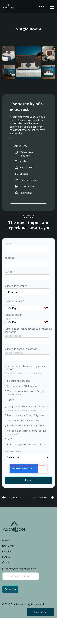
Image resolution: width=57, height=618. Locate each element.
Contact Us (40, 612)
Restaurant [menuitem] (8, 546)
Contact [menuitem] (6, 562)
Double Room (15, 497)
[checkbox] (28, 390)
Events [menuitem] (6, 557)
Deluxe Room (40, 497)
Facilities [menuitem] (7, 551)
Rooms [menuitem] (6, 540)
